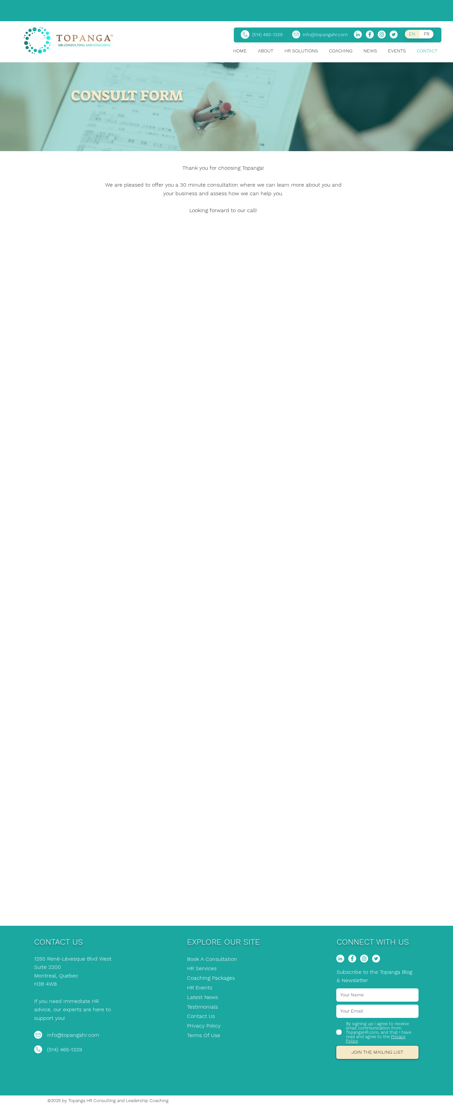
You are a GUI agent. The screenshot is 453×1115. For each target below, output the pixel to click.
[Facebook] (370, 34)
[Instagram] (382, 34)
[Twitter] (394, 34)
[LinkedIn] (358, 34)
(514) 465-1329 (267, 34)
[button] (268, 50)
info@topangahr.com (325, 34)
